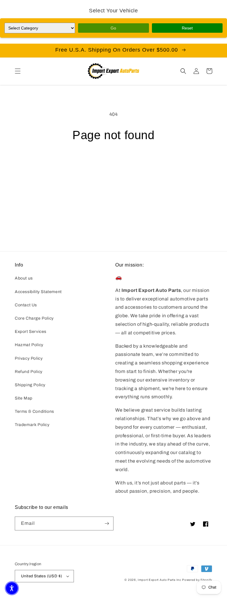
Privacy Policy (29, 358)
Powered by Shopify (197, 579)
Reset (187, 28)
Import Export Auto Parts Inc (159, 579)
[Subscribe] (106, 523)
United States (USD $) (41, 576)
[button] (17, 71)
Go (113, 28)
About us (24, 278)
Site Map (24, 398)
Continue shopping (113, 161)
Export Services (30, 331)
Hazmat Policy (29, 345)
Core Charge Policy (34, 318)
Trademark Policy (32, 425)
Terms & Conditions (34, 411)
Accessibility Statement (38, 292)
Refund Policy (29, 371)
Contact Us (26, 305)
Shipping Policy (30, 385)
